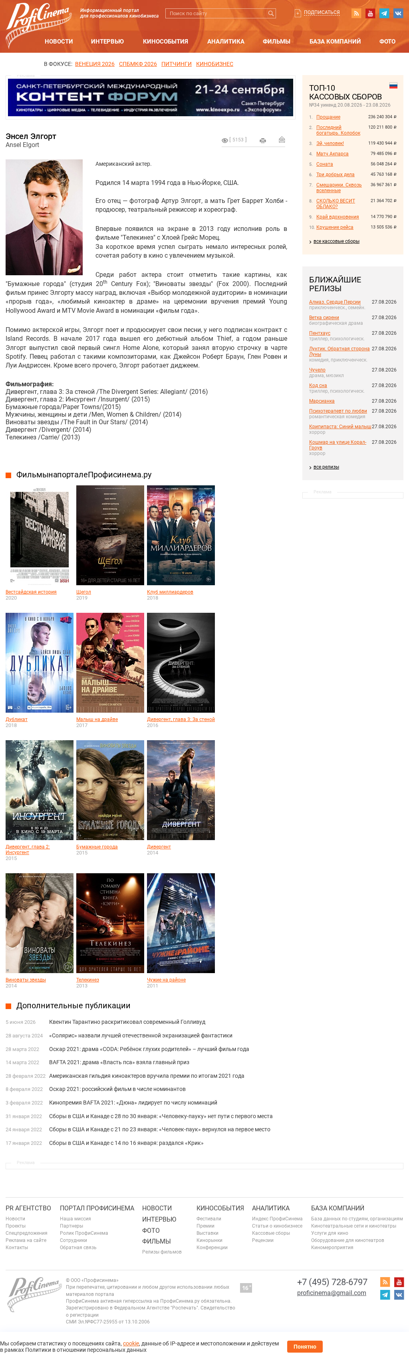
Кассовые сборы (271, 1233)
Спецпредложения (27, 1233)
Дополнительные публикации (73, 1005)
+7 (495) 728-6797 (332, 1282)
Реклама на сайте (26, 1240)
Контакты (17, 1247)
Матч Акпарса (332, 154)
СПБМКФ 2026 (138, 64)
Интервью (107, 41)
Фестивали (209, 1219)
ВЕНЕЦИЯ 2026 (95, 64)
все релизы (326, 467)
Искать (271, 13)
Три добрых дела (335, 174)
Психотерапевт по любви (338, 411)
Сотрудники (73, 1240)
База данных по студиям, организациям (357, 1219)
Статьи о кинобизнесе (277, 1226)
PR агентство (28, 1208)
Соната (324, 164)
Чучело (317, 370)
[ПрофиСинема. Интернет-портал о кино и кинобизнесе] (39, 16)
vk (398, 13)
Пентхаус (319, 333)
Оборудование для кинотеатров (347, 1240)
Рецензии (263, 1240)
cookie (131, 1343)
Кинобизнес (214, 64)
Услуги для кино (329, 1233)
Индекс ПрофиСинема (277, 1219)
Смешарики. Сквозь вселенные (339, 187)
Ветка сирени (324, 317)
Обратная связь (78, 1247)
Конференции (212, 1247)
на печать (263, 140)
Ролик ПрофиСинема (84, 1233)
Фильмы (276, 41)
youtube (370, 13)
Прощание (328, 117)
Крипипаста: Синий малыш (340, 426)
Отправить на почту (282, 139)
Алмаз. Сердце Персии (335, 302)
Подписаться (322, 12)
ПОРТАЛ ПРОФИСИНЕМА (97, 1208)
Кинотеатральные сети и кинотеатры (353, 1226)
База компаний (335, 41)
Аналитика (225, 41)
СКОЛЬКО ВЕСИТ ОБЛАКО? (335, 203)
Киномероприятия (332, 1247)
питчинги (176, 64)
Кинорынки (209, 1240)
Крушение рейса (334, 227)
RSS (356, 13)
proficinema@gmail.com (331, 1293)
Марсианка (322, 401)
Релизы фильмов (162, 1252)
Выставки (207, 1233)
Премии (205, 1226)
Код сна (318, 385)
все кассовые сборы (336, 241)
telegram (384, 13)
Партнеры (71, 1226)
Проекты (16, 1226)
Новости (59, 41)
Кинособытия (165, 41)
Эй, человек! (330, 143)
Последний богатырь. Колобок (338, 130)
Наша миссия (75, 1219)
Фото (387, 41)
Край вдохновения (337, 217)
